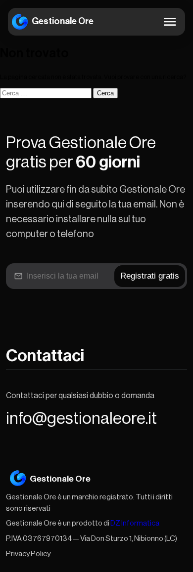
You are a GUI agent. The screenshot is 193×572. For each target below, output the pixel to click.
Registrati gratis (149, 276)
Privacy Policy (28, 554)
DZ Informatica (134, 523)
